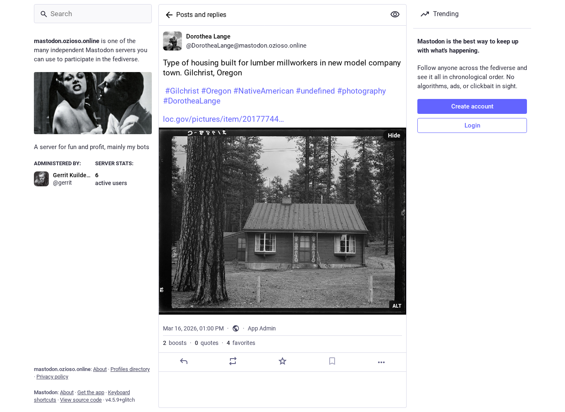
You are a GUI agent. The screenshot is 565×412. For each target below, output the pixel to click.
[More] (381, 362)
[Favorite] (282, 361)
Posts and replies (201, 15)
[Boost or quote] (233, 361)
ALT (397, 306)
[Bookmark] (332, 361)
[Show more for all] (395, 14)
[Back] (167, 15)
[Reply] (184, 361)
